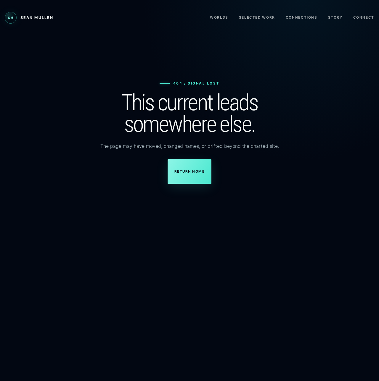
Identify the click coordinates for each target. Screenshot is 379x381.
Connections (301, 17)
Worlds (219, 17)
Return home (189, 171)
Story (335, 17)
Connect (363, 17)
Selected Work (257, 17)
